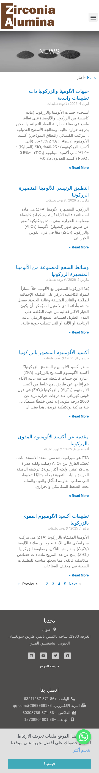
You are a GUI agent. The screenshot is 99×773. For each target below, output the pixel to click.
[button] (93, 17)
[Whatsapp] (83, 736)
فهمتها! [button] (49, 763)
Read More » (79, 168)
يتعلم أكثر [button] (81, 750)
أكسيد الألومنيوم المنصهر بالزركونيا (54, 352)
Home (91, 77)
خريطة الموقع (49, 666)
